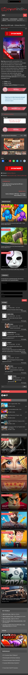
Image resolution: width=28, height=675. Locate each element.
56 (25, 490)
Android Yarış (5, 588)
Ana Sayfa (6, 18)
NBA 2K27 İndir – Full (8, 614)
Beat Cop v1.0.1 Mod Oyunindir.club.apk (15, 120)
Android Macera (11, 173)
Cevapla (24, 310)
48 (25, 527)
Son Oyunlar (6, 400)
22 (25, 508)
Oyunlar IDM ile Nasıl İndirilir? (11, 663)
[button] (12, 153)
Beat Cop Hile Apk (12, 175)
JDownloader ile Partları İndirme (11, 657)
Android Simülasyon (7, 458)
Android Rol (5, 439)
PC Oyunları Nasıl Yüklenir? (10, 655)
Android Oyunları (13, 18)
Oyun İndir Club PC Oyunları (10, 667)
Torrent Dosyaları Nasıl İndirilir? (11, 660)
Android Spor (5, 569)
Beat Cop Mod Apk (22, 175)
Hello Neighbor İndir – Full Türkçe (11, 616)
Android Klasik (5, 476)
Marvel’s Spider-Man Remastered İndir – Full (14, 620)
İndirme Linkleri (9, 114)
